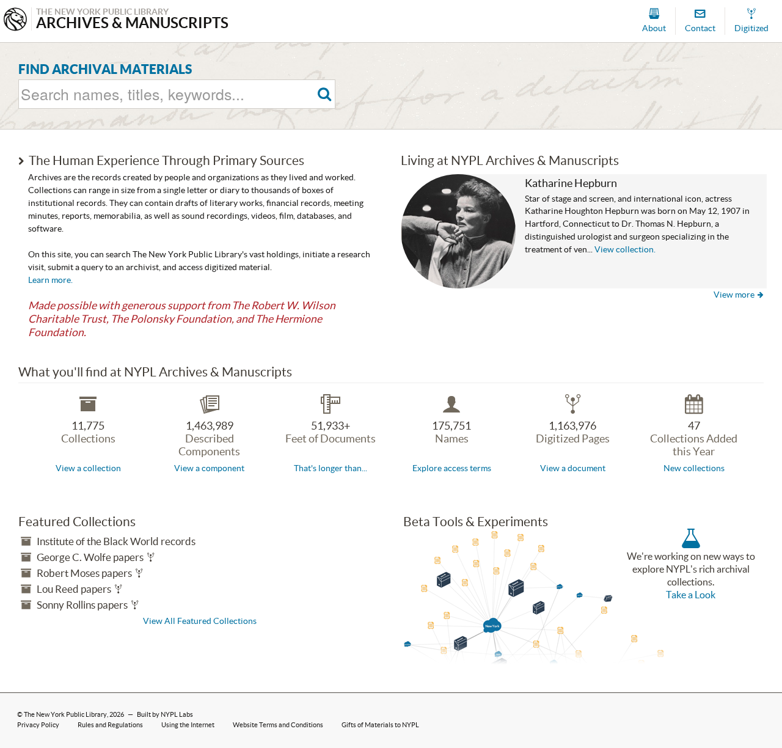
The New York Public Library (65, 714)
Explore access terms (451, 468)
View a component (209, 468)
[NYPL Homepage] (15, 20)
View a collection (88, 468)
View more (739, 294)
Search (324, 94)
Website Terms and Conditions (278, 724)
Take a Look (690, 594)
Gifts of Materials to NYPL (380, 724)
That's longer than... (330, 468)
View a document (572, 468)
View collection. (625, 249)
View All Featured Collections (200, 621)
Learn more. (50, 280)
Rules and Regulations (110, 724)
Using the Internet (187, 724)
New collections (694, 468)
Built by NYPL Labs (165, 714)
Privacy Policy (38, 724)
